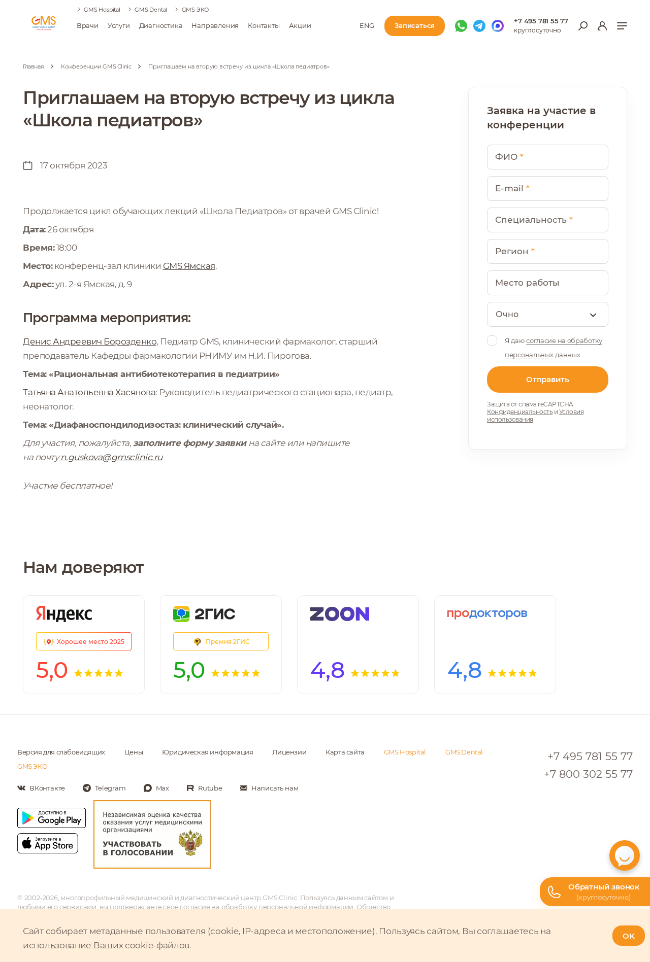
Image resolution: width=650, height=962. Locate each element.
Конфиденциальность (519, 412)
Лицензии (289, 752)
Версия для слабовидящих (61, 752)
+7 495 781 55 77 (541, 21)
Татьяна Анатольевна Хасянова (89, 392)
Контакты (263, 25)
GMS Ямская (189, 266)
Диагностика (161, 25)
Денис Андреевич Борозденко (89, 341)
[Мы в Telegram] (479, 26)
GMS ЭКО (195, 9)
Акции (300, 25)
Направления (215, 25)
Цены (133, 752)
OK (629, 936)
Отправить (547, 379)
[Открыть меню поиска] (583, 25)
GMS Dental (151, 9)
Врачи (88, 25)
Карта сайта (345, 752)
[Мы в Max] (498, 26)
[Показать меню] (622, 25)
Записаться (415, 25)
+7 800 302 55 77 (588, 774)
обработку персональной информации (287, 907)
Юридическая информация (207, 752)
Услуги (119, 25)
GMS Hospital (102, 9)
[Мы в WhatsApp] (461, 26)
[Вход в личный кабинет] (602, 25)
